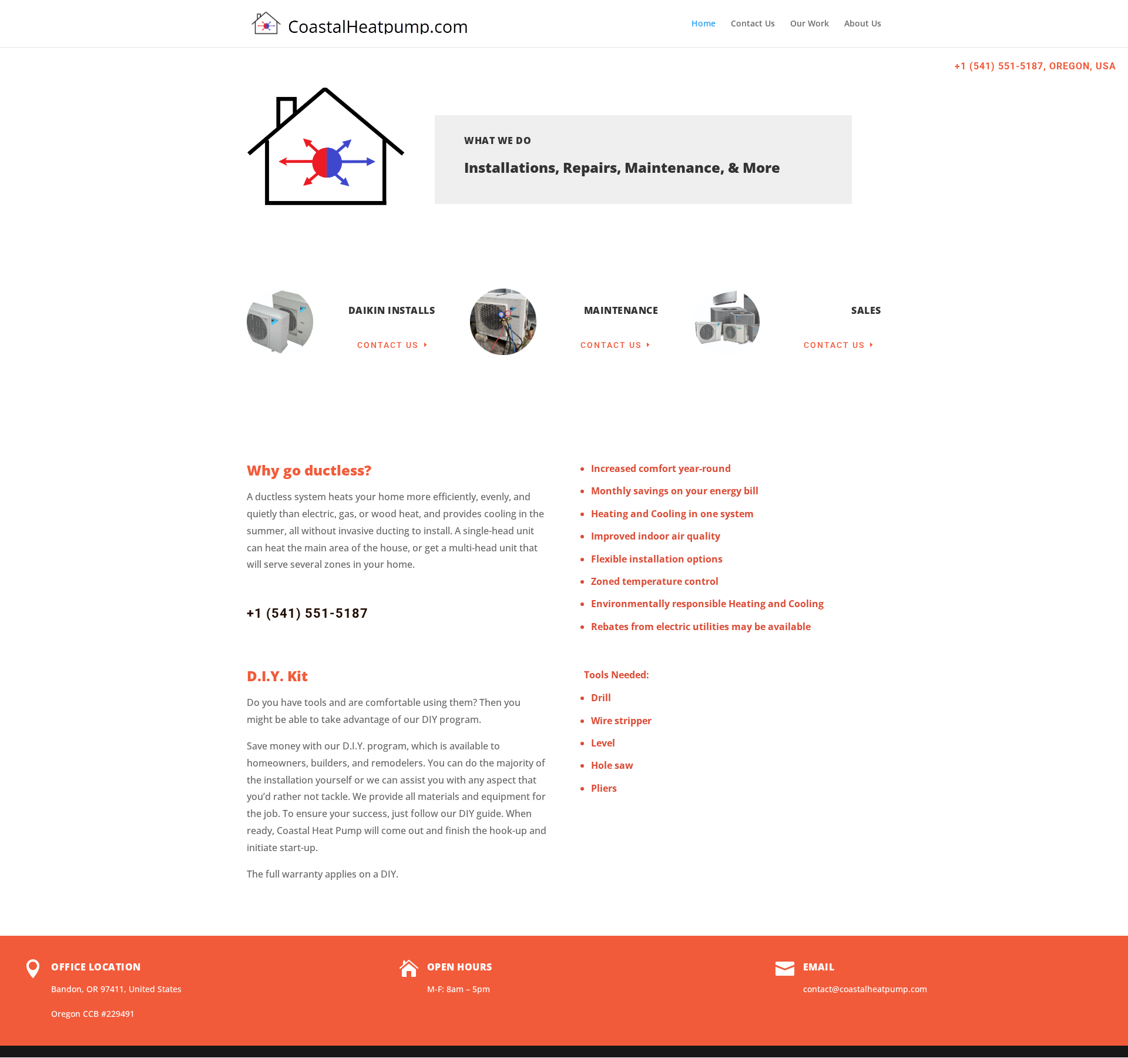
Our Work (809, 24)
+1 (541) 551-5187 (307, 613)
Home (703, 24)
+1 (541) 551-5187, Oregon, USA (1035, 66)
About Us (862, 24)
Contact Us (753, 24)
